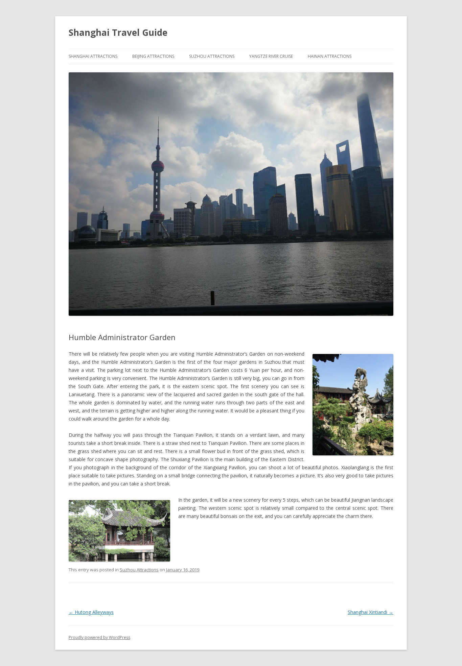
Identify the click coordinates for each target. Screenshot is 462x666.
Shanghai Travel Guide (118, 32)
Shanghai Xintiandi (370, 612)
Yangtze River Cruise (271, 56)
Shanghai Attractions (93, 56)
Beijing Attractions (153, 56)
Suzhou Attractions (211, 56)
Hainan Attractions (329, 56)
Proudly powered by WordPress (99, 637)
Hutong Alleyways (91, 612)
